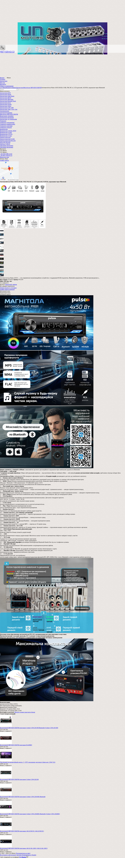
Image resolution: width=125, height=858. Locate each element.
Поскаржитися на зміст (23, 853)
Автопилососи (4, 111)
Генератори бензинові (7, 117)
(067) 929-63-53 (7, 51)
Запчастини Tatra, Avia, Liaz (8, 109)
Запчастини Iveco (5, 103)
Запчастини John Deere (7, 96)
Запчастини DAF (5, 93)
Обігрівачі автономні (6, 145)
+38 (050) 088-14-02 (6, 154)
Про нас (2, 82)
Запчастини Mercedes (6, 99)
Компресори (4, 129)
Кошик (2, 78)
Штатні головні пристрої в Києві (24, 712)
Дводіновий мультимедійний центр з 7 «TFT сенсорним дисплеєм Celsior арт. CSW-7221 (27, 762)
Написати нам (4, 157)
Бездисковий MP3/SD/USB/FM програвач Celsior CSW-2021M (19, 779)
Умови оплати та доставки (8, 288)
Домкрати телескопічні (7, 122)
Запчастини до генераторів (8, 119)
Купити (2, 284)
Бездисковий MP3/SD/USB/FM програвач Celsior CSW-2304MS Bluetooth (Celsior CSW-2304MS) (30, 814)
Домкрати (3, 121)
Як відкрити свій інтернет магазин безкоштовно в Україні (18, 855)
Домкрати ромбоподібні (7, 124)
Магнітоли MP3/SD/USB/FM (9, 114)
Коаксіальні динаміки (6, 116)
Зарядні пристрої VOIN (7, 139)
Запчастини (3, 81)
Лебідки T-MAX (5, 144)
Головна (2, 79)
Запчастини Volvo (5, 106)
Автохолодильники (6, 112)
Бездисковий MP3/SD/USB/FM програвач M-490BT (16, 745)
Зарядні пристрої (5, 137)
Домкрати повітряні (6, 126)
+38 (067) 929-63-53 (6, 155)
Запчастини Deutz (5, 94)
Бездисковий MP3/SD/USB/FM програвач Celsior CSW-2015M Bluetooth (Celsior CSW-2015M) (29, 728)
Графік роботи (4, 160)
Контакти (3, 84)
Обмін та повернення (6, 86)
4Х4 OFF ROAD (5, 142)
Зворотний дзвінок (11, 284)
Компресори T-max (6, 135)
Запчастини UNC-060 (7, 107)
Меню (9, 78)
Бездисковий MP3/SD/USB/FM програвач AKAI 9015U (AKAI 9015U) (22, 831)
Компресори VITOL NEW (8, 131)
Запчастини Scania (6, 104)
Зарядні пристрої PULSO (8, 140)
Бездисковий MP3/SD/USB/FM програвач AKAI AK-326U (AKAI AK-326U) (23, 848)
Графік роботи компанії (7, 289)
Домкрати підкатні (6, 127)
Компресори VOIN (6, 132)
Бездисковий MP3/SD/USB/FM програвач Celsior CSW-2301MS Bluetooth (22, 796)
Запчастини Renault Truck (8, 101)
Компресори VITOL (6, 134)
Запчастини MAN (5, 98)
